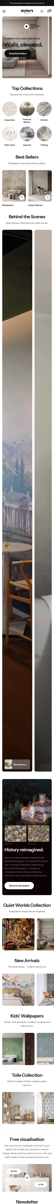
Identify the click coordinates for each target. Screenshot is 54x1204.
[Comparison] (27, 1178)
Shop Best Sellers (18, 53)
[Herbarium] (14, 185)
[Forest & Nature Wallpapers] (27, 108)
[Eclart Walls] (27, 11)
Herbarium (8, 205)
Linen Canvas (35, 205)
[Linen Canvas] (40, 185)
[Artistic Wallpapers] (44, 108)
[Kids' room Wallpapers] (9, 133)
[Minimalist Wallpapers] (9, 108)
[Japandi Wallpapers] (27, 133)
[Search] (42, 11)
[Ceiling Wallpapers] (44, 133)
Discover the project (19, 885)
